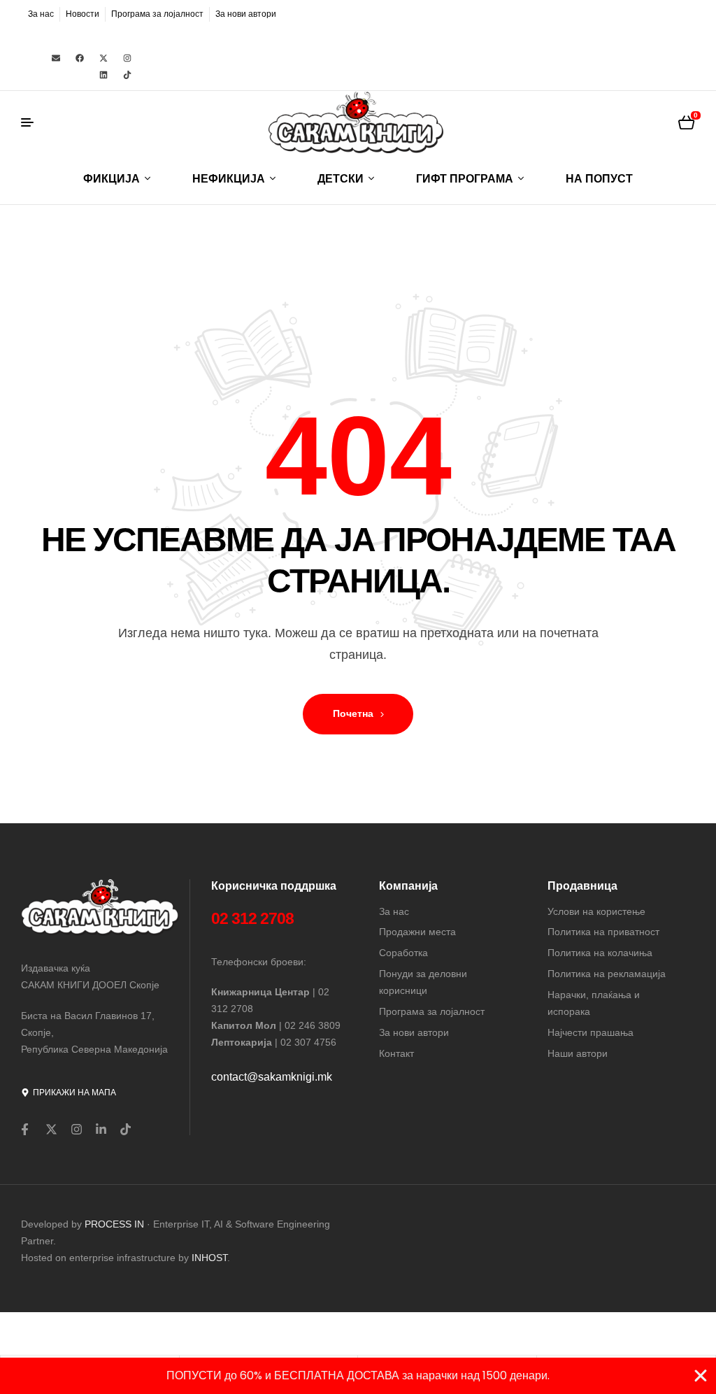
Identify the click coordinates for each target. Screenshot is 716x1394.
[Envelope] (56, 58)
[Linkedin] (103, 74)
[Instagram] (127, 58)
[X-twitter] (103, 58)
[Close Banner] (700, 1375)
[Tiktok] (127, 74)
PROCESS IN (116, 1224)
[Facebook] (79, 58)
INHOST (209, 1257)
